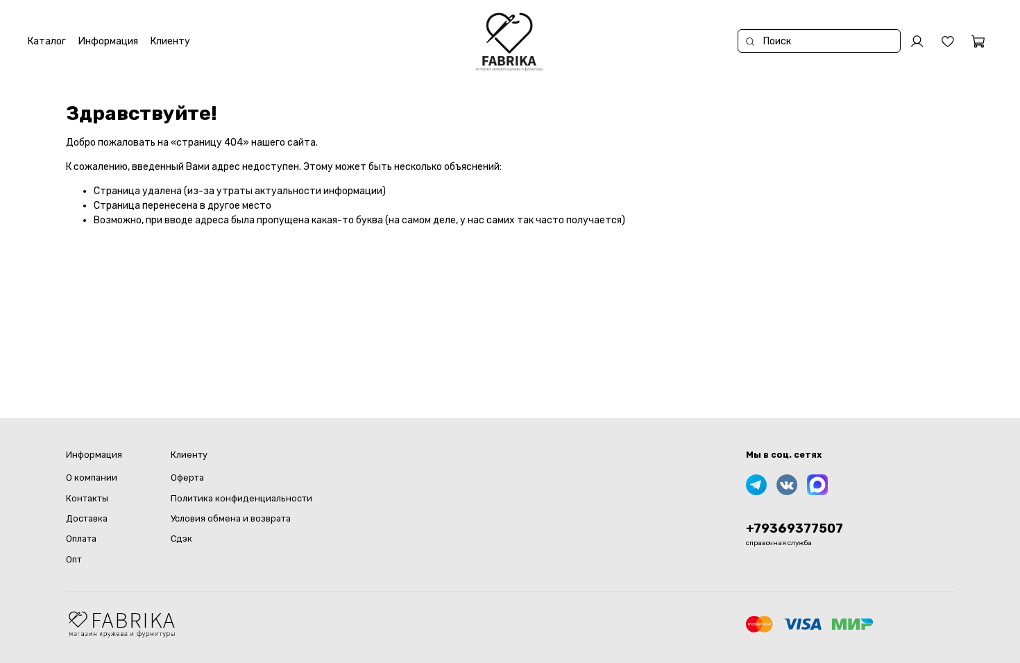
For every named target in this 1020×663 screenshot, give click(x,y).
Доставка (87, 518)
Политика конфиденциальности (241, 498)
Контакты (87, 498)
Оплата (81, 538)
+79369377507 (794, 528)
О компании (91, 477)
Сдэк (181, 538)
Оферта (187, 477)
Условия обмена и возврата (231, 518)
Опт (74, 559)
